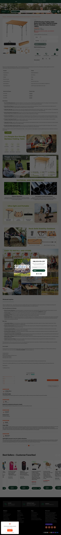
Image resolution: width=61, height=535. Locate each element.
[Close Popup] (46, 259)
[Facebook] (36, 273)
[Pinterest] (38, 273)
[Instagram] (39, 273)
